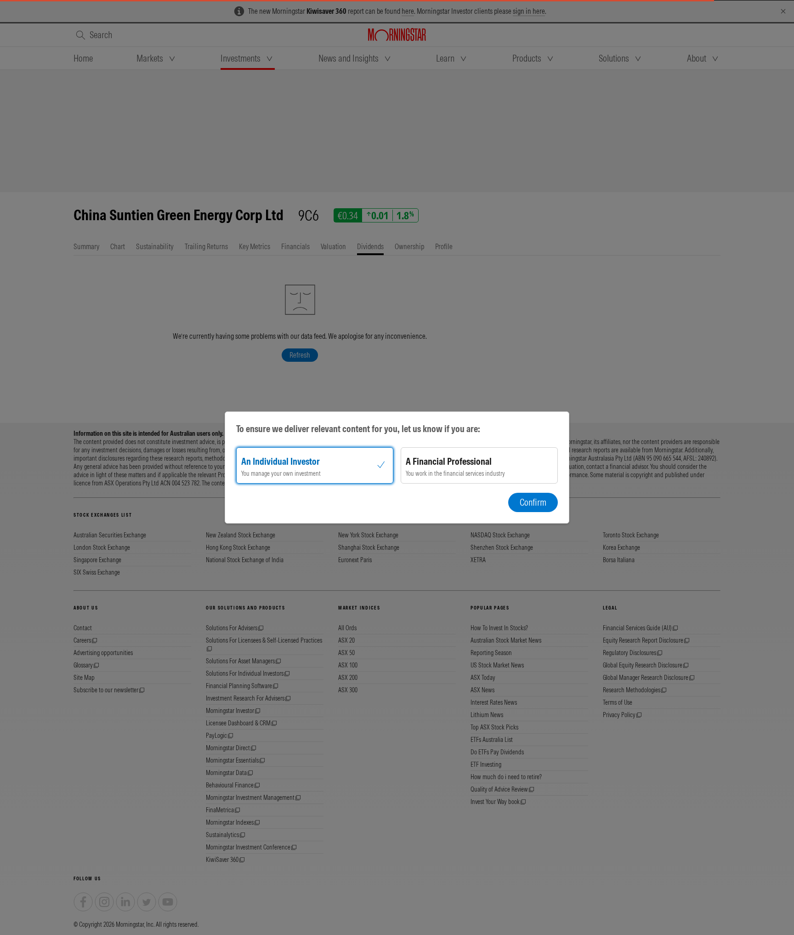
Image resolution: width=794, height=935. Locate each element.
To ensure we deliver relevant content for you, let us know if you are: (358, 428)
